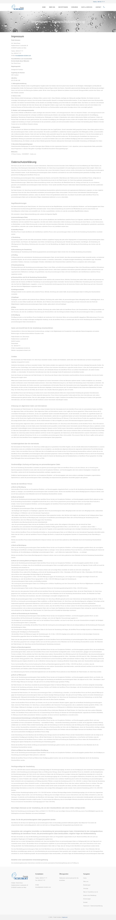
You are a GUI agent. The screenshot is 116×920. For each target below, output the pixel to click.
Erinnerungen (87, 899)
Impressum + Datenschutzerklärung (92, 905)
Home (85, 878)
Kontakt (85, 902)
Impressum (65, 917)
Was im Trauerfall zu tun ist (90, 892)
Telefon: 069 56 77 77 (99, 1)
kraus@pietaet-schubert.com (23, 55)
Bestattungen (86, 885)
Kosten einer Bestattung (89, 895)
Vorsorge (85, 888)
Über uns (85, 881)
